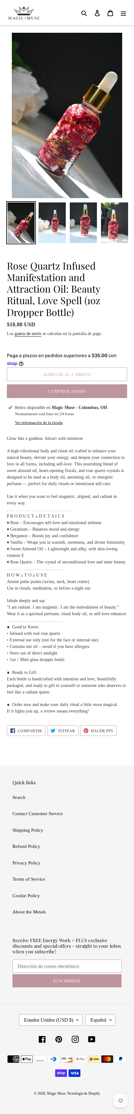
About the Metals (29, 911)
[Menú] (123, 13)
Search (19, 797)
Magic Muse (56, 1093)
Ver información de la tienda (39, 422)
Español (98, 1020)
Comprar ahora (67, 391)
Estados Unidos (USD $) (48, 1020)
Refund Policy (26, 846)
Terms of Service (28, 879)
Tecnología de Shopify (83, 1093)
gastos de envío (28, 333)
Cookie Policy (26, 895)
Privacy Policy (26, 862)
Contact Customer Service (37, 813)
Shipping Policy (27, 830)
